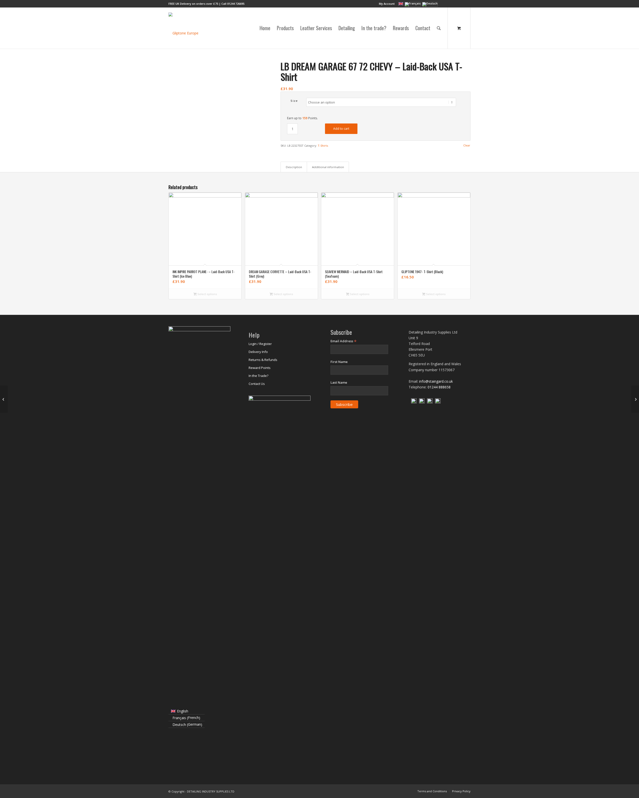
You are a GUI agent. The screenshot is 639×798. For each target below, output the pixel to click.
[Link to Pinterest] (467, 3)
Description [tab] (294, 167)
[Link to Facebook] (444, 3)
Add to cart (341, 128)
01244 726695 (235, 3)
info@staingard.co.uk (436, 381)
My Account (387, 3)
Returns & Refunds (263, 359)
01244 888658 (439, 387)
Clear (466, 145)
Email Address (343, 341)
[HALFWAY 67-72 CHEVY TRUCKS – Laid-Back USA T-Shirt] (635, 399)
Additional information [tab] (328, 167)
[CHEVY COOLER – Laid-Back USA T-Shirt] (4, 399)
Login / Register (260, 344)
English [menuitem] (182, 711)
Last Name (338, 382)
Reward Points (260, 367)
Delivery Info (258, 351)
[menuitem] (385, 3)
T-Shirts (323, 145)
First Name (339, 361)
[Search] (439, 28)
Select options (207, 294)
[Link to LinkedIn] (459, 3)
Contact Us (257, 383)
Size (294, 101)
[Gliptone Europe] (183, 28)
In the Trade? (258, 375)
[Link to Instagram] (452, 3)
